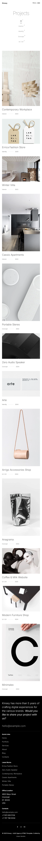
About (4, 749)
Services (5, 746)
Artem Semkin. (21, 836)
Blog (4, 753)
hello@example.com (14, 725)
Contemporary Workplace (12, 774)
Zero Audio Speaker (9, 770)
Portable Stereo (8, 785)
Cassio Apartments (9, 777)
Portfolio (5, 742)
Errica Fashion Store (10, 766)
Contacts (5, 757)
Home (4, 738)
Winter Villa (6, 781)
